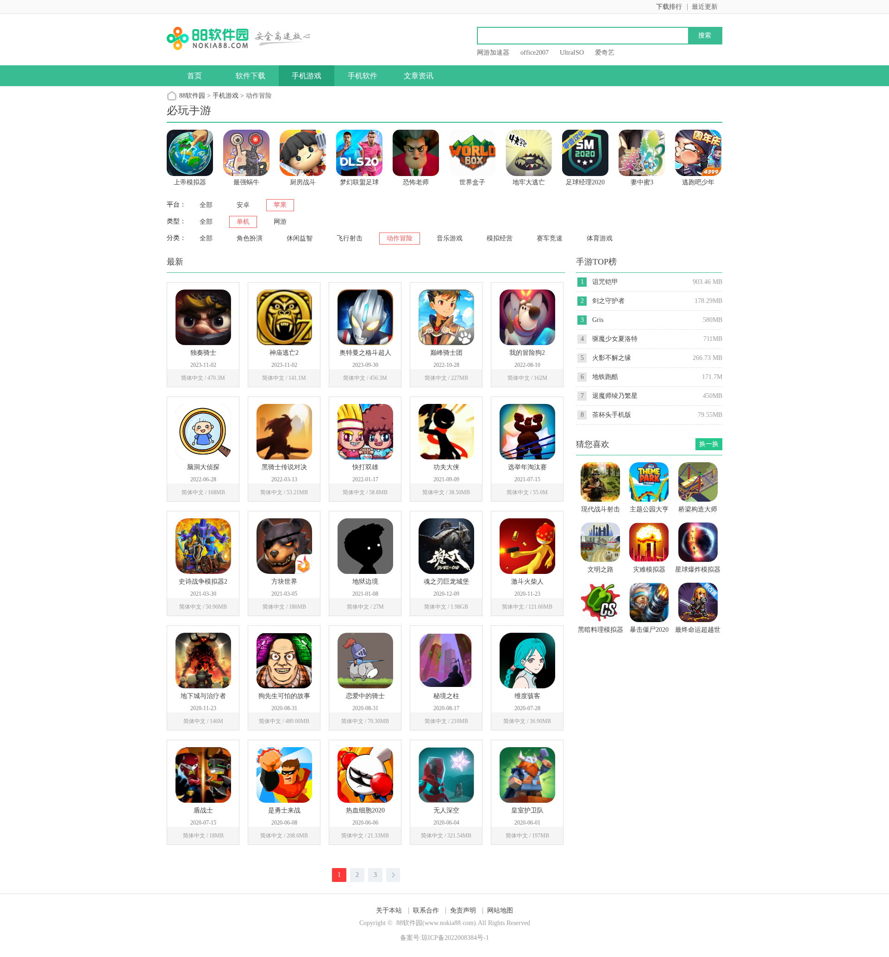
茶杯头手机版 (611, 414)
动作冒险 (400, 238)
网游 (280, 221)
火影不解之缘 (611, 357)
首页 (194, 76)
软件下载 (250, 76)
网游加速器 (493, 52)
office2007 (534, 52)
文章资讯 (418, 76)
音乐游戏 (450, 238)
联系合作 (426, 910)
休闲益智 (300, 238)
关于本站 (389, 910)
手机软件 (362, 76)
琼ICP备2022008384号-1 (455, 937)
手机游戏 (306, 76)
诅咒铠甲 (605, 281)
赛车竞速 (550, 238)
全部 (206, 204)
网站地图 (500, 910)
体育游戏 (600, 238)
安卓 (243, 204)
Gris (597, 319)
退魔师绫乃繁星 (615, 395)
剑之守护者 (608, 300)
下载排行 (669, 6)
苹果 (280, 204)
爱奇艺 (604, 52)
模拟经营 (500, 238)
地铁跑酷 (605, 376)
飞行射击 (350, 238)
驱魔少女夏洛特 (615, 338)
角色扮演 (250, 238)
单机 (243, 221)
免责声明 (463, 910)
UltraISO (572, 52)
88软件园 (192, 95)
